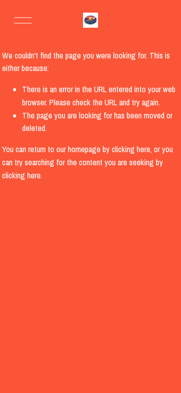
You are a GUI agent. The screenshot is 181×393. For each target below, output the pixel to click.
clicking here (131, 149)
